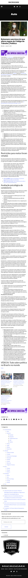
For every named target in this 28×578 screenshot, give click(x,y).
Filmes (8, 443)
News (5, 466)
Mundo (8, 470)
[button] (2, 6)
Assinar (6, 526)
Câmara (15, 73)
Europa (8, 480)
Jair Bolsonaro (10, 57)
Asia (8, 477)
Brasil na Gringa (10, 478)
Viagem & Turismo (11, 464)
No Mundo (6, 473)
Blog (6, 568)
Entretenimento (7, 429)
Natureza (9, 463)
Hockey (11, 442)
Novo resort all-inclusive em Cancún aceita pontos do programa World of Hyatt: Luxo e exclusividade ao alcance (15, 504)
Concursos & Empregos (12, 456)
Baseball (11, 434)
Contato (10, 568)
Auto (14, 14)
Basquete (11, 436)
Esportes (9, 433)
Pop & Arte (9, 449)
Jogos (8, 445)
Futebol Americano (13, 438)
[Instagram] (20, 6)
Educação (9, 457)
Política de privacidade (20, 568)
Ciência (8, 468)
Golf (10, 440)
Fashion (8, 459)
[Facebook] (14, 6)
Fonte (2, 368)
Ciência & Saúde (10, 452)
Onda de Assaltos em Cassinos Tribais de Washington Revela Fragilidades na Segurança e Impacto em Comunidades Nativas (14, 492)
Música (8, 447)
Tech (5, 484)
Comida (8, 454)
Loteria (8, 461)
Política (8, 471)
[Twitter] (17, 6)
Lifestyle (6, 450)
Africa (8, 475)
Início (2, 568)
